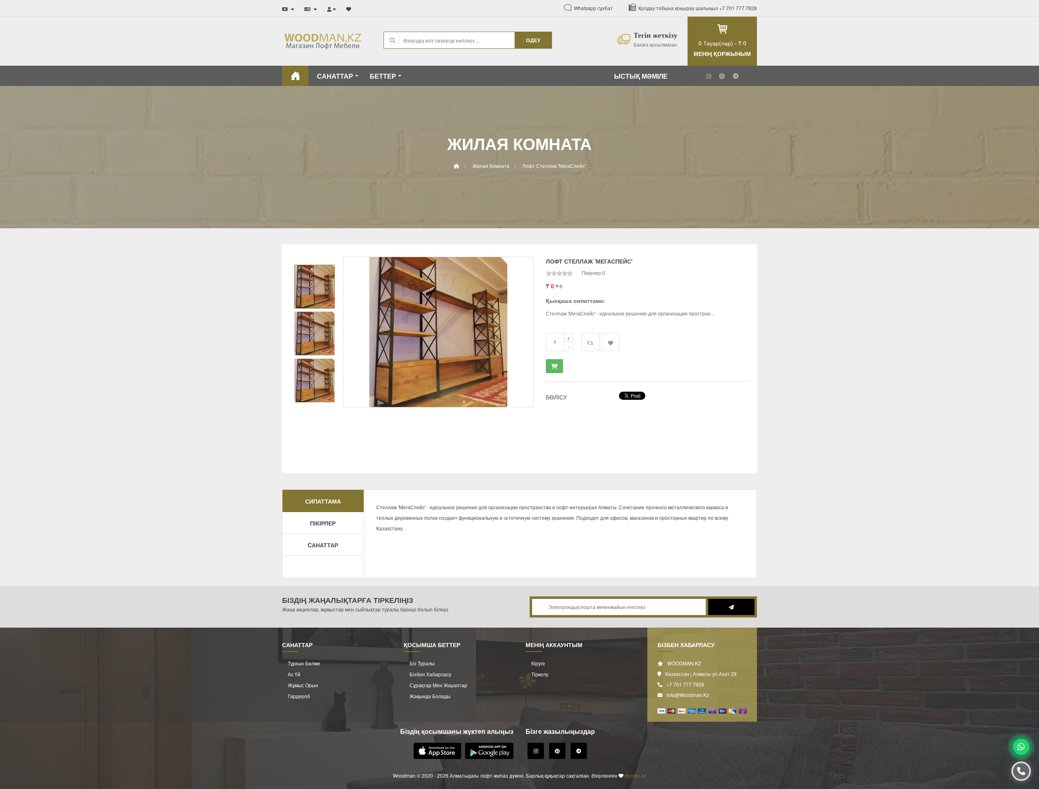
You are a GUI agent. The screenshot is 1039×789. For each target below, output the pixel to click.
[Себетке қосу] (554, 366)
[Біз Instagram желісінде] (708, 76)
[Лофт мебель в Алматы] (288, 7)
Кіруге (538, 663)
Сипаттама (323, 501)
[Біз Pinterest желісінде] (722, 76)
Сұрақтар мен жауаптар (438, 685)
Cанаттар (323, 545)
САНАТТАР (335, 76)
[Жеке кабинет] (331, 7)
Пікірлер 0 (593, 272)
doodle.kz (635, 775)
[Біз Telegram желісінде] (736, 76)
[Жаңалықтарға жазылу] (730, 607)
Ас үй (294, 674)
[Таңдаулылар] (348, 7)
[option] (438, 332)
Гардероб (299, 696)
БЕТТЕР (383, 76)
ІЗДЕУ (533, 40)
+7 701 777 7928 (738, 7)
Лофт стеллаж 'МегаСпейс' (554, 165)
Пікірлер (323, 523)
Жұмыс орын (303, 685)
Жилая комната (490, 165)
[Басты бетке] (295, 76)
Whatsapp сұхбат (593, 7)
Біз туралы (422, 663)
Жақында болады (430, 696)
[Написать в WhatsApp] (1021, 747)
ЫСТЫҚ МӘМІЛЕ (641, 76)
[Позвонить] (1021, 771)
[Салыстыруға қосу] (590, 342)
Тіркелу (539, 674)
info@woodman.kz (687, 694)
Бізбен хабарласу (430, 674)
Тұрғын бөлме (304, 663)
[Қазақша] (310, 7)
